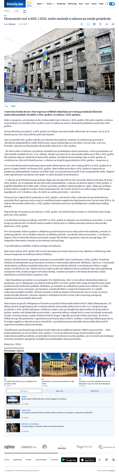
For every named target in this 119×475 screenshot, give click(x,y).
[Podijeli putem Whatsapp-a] (107, 24)
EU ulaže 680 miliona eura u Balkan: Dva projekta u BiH (20, 382)
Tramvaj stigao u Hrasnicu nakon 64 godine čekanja (43, 426)
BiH (24, 10)
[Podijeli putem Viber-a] (100, 24)
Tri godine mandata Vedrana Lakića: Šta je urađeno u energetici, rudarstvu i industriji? (57, 412)
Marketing (72, 4)
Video (101, 4)
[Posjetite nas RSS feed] (113, 460)
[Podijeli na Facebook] (81, 24)
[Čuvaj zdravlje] (84, 447)
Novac (49, 4)
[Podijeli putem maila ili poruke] (113, 24)
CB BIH (13, 106)
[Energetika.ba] (106, 447)
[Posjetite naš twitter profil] (100, 460)
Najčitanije (95, 391)
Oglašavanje (18, 459)
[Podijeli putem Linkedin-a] (94, 24)
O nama (6, 459)
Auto (81, 4)
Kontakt (28, 459)
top (6, 106)
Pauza (93, 4)
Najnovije (59, 391)
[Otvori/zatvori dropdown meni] (43, 4)
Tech (87, 4)
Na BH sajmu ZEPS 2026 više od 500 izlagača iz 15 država (44, 399)
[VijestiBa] (28, 447)
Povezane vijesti (14, 350)
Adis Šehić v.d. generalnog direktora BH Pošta (58, 382)
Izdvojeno (24, 391)
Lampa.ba (112, 470)
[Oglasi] (9, 447)
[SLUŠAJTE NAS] (44, 447)
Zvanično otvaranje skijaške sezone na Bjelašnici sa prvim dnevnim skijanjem (94, 382)
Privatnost (54, 459)
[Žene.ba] (61, 447)
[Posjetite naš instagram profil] (106, 460)
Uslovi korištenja (41, 459)
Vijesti (39, 4)
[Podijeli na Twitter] (88, 24)
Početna (7, 10)
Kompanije (61, 4)
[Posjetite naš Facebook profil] (93, 460)
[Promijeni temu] (112, 3)
